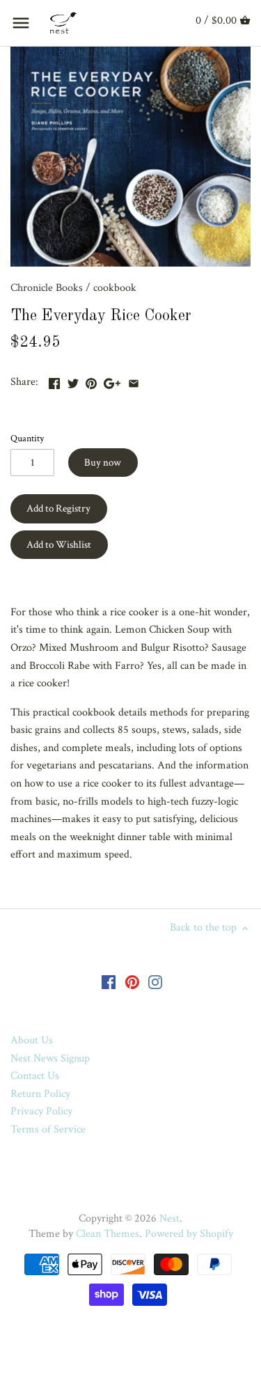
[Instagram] (155, 982)
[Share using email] (133, 380)
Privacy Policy (41, 1111)
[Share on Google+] (112, 380)
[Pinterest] (132, 982)
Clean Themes (107, 1233)
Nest (169, 1218)
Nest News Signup (50, 1058)
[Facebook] (109, 982)
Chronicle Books (46, 288)
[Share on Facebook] (54, 380)
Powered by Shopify (189, 1233)
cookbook (114, 288)
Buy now (102, 462)
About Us (31, 1040)
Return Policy (40, 1094)
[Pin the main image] (91, 380)
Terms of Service (48, 1129)
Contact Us (34, 1075)
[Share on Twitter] (73, 380)
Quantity (27, 438)
